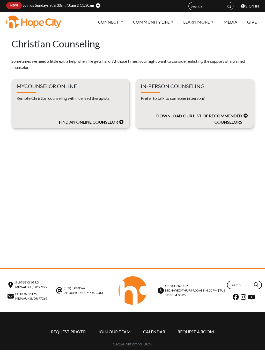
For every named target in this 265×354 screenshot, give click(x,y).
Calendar (154, 331)
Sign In (252, 6)
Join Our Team (114, 331)
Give (252, 21)
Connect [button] (109, 21)
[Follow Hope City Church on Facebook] (236, 298)
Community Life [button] (151, 21)
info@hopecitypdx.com (83, 293)
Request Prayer (68, 331)
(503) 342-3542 (74, 288)
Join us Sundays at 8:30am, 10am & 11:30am (52, 5)
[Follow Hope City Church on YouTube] (252, 298)
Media (230, 21)
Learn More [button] (196, 21)
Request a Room (196, 331)
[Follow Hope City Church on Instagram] (244, 298)
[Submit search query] (229, 6)
